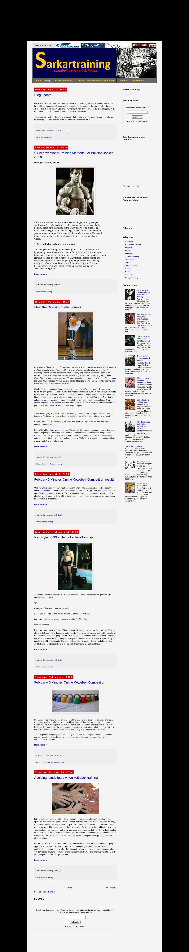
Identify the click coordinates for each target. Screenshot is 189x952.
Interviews (45, 464)
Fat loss (128, 251)
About (38, 80)
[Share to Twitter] (68, 132)
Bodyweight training (133, 245)
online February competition (46, 400)
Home (69, 888)
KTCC (65, 595)
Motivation (129, 263)
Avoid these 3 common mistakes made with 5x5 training (144, 293)
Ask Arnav (129, 242)
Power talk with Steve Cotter (143, 484)
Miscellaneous (46, 137)
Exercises (129, 247)
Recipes (128, 272)
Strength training (131, 278)
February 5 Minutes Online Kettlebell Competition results (74, 479)
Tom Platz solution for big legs (144, 315)
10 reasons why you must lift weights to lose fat (144, 380)
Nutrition (128, 269)
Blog (47, 80)
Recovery (128, 275)
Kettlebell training (56, 464)
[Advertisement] (94, 20)
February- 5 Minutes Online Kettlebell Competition (69, 682)
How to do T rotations (133, 446)
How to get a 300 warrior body (143, 337)
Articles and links (63, 80)
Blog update (42, 95)
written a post (54, 720)
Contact (123, 80)
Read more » (40, 274)
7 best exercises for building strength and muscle (143, 425)
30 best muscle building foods (143, 401)
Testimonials (137, 80)
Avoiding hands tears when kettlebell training (66, 777)
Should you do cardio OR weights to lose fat (144, 464)
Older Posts (111, 888)
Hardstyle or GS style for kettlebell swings (64, 537)
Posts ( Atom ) (50, 892)
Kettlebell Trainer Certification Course (95, 80)
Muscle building (46, 292)
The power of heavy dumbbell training (143, 358)
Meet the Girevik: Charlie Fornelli (57, 307)
